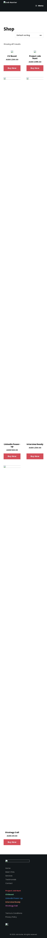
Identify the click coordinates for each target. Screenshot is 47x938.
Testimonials (10, 879)
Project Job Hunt (13, 890)
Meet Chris (9, 872)
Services (8, 876)
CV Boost (9, 894)
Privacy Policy (11, 917)
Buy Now (12, 68)
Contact (9, 883)
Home (7, 868)
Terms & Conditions (13, 913)
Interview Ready (12, 902)
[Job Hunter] (13, 6)
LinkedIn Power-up (14, 898)
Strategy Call (11, 906)
